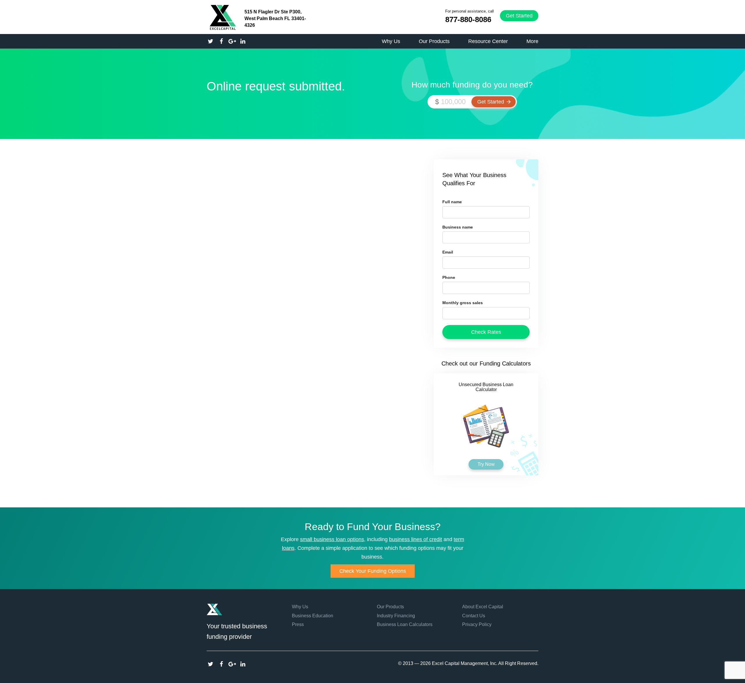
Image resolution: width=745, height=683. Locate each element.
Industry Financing (396, 615)
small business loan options (332, 539)
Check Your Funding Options (372, 571)
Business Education (312, 615)
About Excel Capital (482, 606)
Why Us (300, 606)
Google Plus (232, 664)
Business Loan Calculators (404, 624)
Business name (457, 227)
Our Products (390, 606)
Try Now (486, 464)
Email (447, 252)
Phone (448, 277)
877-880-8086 (468, 19)
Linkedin (243, 664)
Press (298, 624)
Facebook (221, 664)
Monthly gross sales (462, 302)
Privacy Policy (477, 624)
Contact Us (473, 615)
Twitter (210, 664)
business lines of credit (415, 539)
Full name (452, 201)
